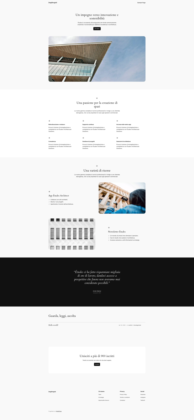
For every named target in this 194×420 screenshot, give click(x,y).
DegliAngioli (52, 2)
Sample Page (141, 2)
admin (130, 325)
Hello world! (53, 325)
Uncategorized (137, 325)
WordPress (59, 411)
